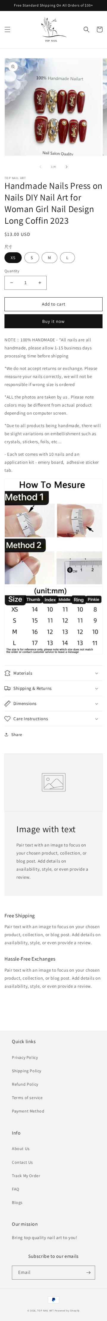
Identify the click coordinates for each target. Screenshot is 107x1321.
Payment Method (28, 1111)
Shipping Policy (26, 1070)
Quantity (11, 270)
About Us (21, 1148)
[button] (7, 29)
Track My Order (26, 1175)
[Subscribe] (88, 1273)
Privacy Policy (25, 1057)
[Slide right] (66, 166)
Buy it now (53, 321)
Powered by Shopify (67, 1310)
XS (13, 257)
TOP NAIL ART (45, 1310)
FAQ (15, 1189)
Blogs (17, 1202)
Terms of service (27, 1097)
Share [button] (16, 734)
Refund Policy (25, 1084)
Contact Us (22, 1162)
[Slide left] (40, 166)
